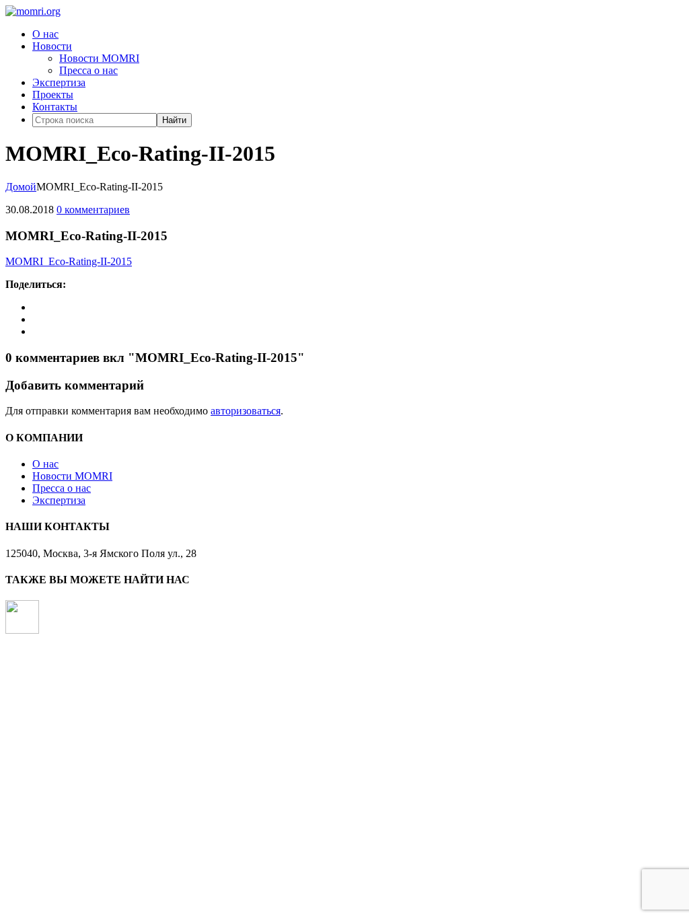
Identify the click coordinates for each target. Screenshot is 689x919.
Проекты (52, 94)
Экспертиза (58, 82)
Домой (20, 186)
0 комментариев (93, 209)
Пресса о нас (88, 70)
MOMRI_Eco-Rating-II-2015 (68, 261)
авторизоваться (246, 410)
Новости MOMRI (99, 58)
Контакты (54, 106)
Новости (52, 46)
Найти (174, 120)
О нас (45, 34)
